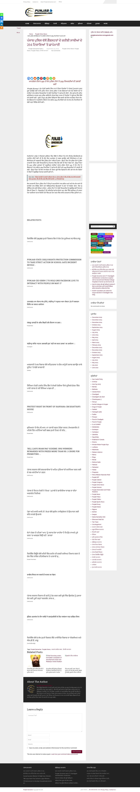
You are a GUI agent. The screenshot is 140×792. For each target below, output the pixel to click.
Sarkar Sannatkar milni (98, 517)
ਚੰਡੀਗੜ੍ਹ (47, 23)
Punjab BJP (95, 477)
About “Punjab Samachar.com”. (48, 2)
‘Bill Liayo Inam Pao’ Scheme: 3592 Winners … (36, 778)
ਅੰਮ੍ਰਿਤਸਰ (64, 23)
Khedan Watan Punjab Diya (100, 444)
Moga (94, 457)
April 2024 (95, 340)
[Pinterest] (41, 78)
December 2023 (97, 347)
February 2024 (96, 345)
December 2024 (97, 320)
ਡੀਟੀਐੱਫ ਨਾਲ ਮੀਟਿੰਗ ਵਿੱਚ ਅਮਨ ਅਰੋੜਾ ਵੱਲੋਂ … (34, 773)
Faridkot (94, 409)
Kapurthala (95, 437)
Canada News (96, 392)
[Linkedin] (38, 78)
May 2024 (95, 337)
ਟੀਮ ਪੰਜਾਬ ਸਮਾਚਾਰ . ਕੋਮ (94, 789)
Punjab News (96, 494)
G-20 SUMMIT (96, 424)
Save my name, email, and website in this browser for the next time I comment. (53, 748)
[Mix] (47, 78)
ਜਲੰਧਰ (72, 23)
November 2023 (97, 350)
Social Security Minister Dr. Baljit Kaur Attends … (37, 776)
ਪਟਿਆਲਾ (89, 23)
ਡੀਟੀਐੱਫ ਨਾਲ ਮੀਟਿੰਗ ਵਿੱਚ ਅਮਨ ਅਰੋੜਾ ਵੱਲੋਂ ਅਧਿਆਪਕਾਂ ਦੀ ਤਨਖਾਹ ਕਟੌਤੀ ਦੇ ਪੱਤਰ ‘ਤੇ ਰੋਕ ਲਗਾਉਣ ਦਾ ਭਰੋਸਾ (103, 271)
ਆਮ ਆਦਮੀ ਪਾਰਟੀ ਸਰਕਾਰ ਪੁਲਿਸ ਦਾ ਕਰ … (34, 771)
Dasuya (94, 402)
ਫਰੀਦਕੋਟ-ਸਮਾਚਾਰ (97, 562)
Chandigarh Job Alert (98, 397)
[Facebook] (28, 78)
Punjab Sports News (98, 502)
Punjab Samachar (36, 649)
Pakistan (94, 464)
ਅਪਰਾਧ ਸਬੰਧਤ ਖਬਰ (57, 649)
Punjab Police (35, 50)
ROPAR (94, 512)
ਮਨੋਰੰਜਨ (94, 564)
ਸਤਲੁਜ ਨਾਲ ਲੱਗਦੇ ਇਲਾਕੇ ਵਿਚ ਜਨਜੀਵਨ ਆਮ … (98, 773)
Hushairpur (95, 432)
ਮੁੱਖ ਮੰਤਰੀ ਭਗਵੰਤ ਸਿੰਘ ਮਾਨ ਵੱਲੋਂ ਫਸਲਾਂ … (97, 781)
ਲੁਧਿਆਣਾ (80, 23)
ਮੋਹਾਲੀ (55, 23)
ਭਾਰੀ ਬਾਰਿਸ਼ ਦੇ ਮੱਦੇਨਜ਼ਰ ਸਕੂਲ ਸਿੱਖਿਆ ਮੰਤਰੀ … (98, 778)
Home (27, 23)
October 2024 (96, 325)
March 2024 (95, 342)
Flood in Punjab (97, 422)
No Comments (55, 50)
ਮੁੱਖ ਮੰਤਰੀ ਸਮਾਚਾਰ (97, 567)
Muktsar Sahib (96, 462)
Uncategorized (96, 524)
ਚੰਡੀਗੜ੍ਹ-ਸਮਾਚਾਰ (97, 542)
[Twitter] (31, 78)
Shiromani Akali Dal (98, 519)
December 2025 (97, 317)
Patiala (94, 469)
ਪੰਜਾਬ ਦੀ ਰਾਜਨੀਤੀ (96, 549)
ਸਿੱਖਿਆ (60, 2)
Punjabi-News (46, 649)
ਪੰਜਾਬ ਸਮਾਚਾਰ (37, 23)
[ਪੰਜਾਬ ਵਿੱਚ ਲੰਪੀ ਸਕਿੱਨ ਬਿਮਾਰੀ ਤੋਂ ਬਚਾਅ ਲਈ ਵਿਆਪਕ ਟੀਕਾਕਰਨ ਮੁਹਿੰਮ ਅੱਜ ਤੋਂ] (35, 661)
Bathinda (94, 389)
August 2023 (96, 357)
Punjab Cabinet (96, 480)
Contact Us (35, 2)
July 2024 (95, 332)
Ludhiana (95, 447)
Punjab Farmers (97, 487)
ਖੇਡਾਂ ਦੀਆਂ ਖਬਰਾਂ (96, 539)
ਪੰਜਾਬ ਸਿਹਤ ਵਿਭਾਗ (97, 544)
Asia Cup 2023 (96, 384)
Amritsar (94, 381)
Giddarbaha (95, 427)
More (106, 23)
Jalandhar (95, 434)
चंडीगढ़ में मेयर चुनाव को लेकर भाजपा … (64, 780)
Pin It (18, 32)
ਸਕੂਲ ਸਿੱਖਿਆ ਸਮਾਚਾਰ (98, 529)
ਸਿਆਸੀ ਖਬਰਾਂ (95, 532)
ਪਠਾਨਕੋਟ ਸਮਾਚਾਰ (96, 559)
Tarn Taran (95, 522)
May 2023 (95, 362)
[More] (53, 78)
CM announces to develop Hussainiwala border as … (37, 782)
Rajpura (94, 509)
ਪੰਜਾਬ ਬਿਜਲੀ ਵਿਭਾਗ (97, 552)
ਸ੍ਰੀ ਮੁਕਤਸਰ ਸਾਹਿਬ (97, 537)
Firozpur (94, 417)
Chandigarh (95, 394)
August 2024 (96, 330)
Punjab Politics (96, 499)
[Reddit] (35, 78)
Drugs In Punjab (97, 407)
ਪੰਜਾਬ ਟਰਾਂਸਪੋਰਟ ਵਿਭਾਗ (98, 547)
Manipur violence (97, 452)
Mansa (94, 454)
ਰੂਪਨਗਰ (98, 23)
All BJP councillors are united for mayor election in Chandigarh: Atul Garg (102, 292)
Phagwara (95, 472)
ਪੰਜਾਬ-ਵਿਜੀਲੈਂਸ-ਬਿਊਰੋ (97, 554)
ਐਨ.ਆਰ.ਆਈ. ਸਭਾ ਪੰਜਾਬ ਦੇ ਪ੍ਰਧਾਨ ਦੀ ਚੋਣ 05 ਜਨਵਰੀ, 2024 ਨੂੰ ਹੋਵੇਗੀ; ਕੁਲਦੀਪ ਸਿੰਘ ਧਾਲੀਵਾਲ (73, 670)
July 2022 (95, 365)
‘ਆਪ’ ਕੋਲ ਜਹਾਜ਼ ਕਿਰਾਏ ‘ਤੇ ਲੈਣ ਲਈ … (96, 776)
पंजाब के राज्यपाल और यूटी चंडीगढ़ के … (64, 778)
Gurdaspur (95, 429)
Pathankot (95, 467)
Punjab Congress (97, 482)
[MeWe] (44, 78)
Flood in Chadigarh (97, 419)
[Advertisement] (54, 64)
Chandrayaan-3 (96, 399)
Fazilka (94, 414)
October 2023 (96, 352)
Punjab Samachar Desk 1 (35, 48)
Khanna (94, 442)
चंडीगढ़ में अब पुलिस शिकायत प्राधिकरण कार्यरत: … (67, 783)
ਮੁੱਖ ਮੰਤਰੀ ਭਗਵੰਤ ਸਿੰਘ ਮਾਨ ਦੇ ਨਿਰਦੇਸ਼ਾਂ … (97, 771)
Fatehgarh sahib (97, 412)
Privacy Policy (26, 2)
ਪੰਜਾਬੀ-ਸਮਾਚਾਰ (44, 50)
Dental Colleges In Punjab (100, 404)
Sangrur (94, 514)
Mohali (94, 459)
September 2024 (97, 327)
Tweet (19, 28)
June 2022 (95, 367)
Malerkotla (95, 449)
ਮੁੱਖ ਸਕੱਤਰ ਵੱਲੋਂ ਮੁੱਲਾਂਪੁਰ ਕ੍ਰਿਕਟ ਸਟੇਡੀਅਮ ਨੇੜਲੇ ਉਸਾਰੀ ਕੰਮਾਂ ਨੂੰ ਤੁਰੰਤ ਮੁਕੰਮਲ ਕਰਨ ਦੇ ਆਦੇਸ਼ (54, 670)
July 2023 (95, 360)
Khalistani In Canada (98, 439)
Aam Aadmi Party (97, 379)
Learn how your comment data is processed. (64, 754)
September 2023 (97, 355)
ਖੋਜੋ (113, 226)
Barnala (94, 387)
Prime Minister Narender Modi (101, 475)
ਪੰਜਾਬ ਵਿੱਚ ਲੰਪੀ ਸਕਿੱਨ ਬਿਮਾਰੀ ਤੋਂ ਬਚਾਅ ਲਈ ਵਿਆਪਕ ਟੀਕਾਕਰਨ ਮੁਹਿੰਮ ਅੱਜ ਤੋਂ (35, 670)
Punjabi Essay (96, 504)
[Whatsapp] (50, 78)
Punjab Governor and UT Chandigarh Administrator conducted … (66, 774)
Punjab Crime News (41, 34)
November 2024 (97, 322)
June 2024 (95, 335)
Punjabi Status (96, 507)
